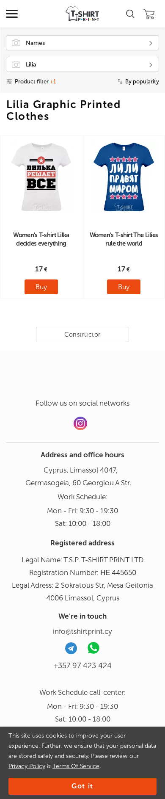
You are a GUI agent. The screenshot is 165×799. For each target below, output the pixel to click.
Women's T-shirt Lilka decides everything (41, 239)
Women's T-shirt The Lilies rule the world (124, 239)
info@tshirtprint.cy (82, 631)
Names (35, 43)
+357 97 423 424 (83, 665)
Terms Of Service (75, 766)
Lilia (31, 64)
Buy (41, 287)
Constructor (82, 334)
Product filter (35, 81)
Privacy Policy (26, 766)
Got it (83, 786)
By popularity (142, 81)
